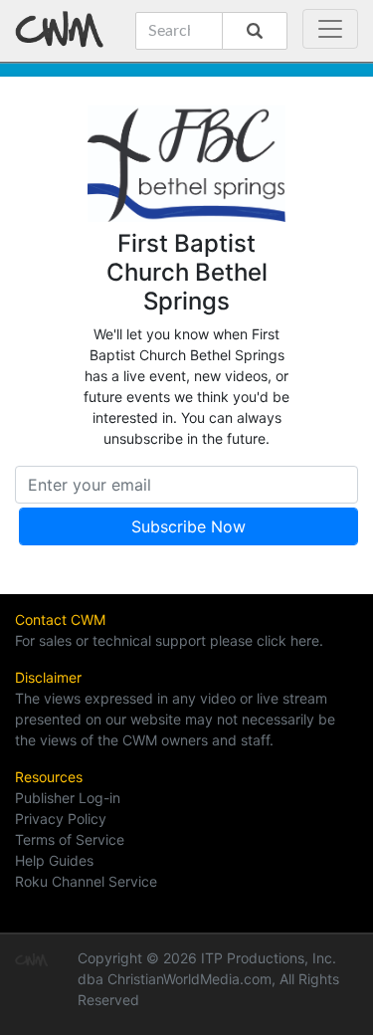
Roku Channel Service (86, 881)
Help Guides (54, 860)
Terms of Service (69, 839)
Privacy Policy (60, 818)
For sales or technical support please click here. (169, 640)
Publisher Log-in (67, 797)
